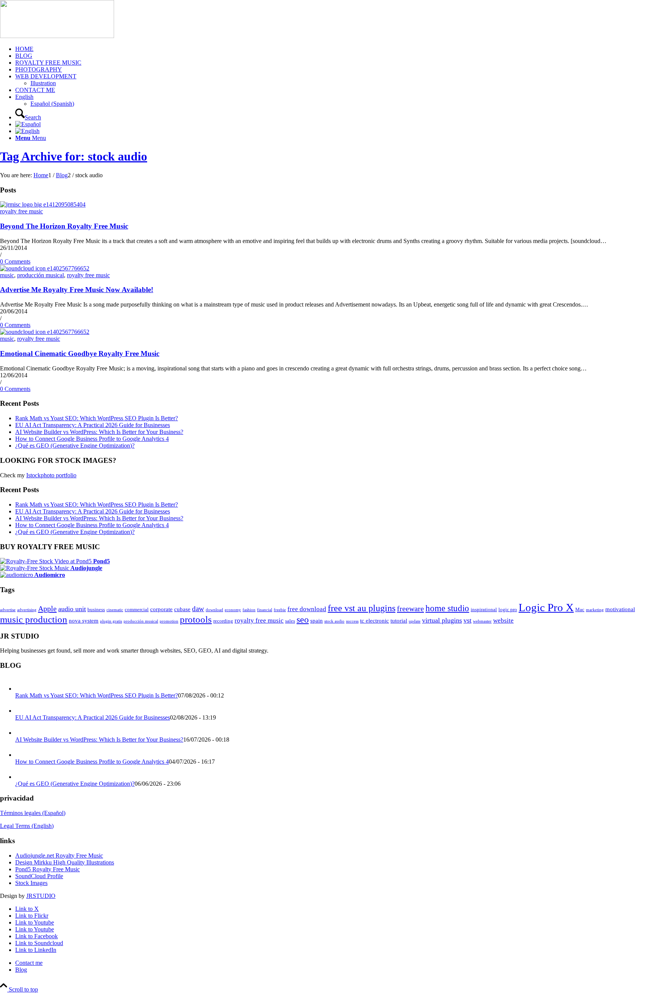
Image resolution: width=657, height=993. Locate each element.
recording (223, 621)
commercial (137, 609)
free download (306, 609)
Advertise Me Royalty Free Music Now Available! (76, 290)
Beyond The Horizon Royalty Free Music (64, 226)
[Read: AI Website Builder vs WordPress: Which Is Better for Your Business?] (22, 732)
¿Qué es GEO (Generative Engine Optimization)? (75, 445)
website (503, 620)
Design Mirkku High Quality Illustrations (64, 862)
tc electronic (374, 621)
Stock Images (31, 883)
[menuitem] (336, 49)
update (415, 621)
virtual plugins (442, 620)
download (214, 610)
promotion (169, 621)
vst (467, 620)
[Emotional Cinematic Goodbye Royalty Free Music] (44, 332)
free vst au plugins (361, 608)
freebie (280, 610)
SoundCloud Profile (39, 876)
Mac (579, 609)
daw (198, 609)
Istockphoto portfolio (51, 475)
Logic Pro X (546, 607)
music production (33, 619)
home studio (447, 608)
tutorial (398, 621)
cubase (182, 609)
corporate (161, 609)
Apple (47, 608)
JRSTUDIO (41, 896)
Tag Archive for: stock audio (73, 156)
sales (290, 621)
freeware (410, 608)
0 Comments (15, 261)
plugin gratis (111, 621)
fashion (249, 610)
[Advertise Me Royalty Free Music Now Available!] (44, 268)
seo (303, 619)
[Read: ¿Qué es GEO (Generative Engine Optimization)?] (22, 777)
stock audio (334, 621)
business (96, 609)
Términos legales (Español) (32, 813)
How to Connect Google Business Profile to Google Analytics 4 (92, 438)
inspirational (484, 609)
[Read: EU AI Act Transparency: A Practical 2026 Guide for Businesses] (22, 710)
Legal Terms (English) (27, 826)
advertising (26, 610)
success (352, 621)
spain (316, 621)
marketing (595, 610)
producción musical (40, 275)
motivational (620, 609)
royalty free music (21, 211)
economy (233, 610)
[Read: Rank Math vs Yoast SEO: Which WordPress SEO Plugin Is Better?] (22, 688)
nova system (83, 621)
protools (196, 619)
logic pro (507, 609)
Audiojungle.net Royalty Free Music (59, 855)
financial (264, 610)
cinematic (114, 610)
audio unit (72, 609)
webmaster (482, 621)
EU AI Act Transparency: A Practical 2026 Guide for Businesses (92, 425)
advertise (8, 610)
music (7, 275)
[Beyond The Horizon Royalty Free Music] (43, 204)
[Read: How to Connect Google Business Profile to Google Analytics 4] (22, 755)
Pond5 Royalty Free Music (47, 869)
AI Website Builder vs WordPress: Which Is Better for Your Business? (99, 432)
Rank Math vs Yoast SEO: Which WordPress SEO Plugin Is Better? (96, 418)
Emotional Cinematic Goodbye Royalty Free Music (79, 353)
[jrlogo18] (57, 36)
